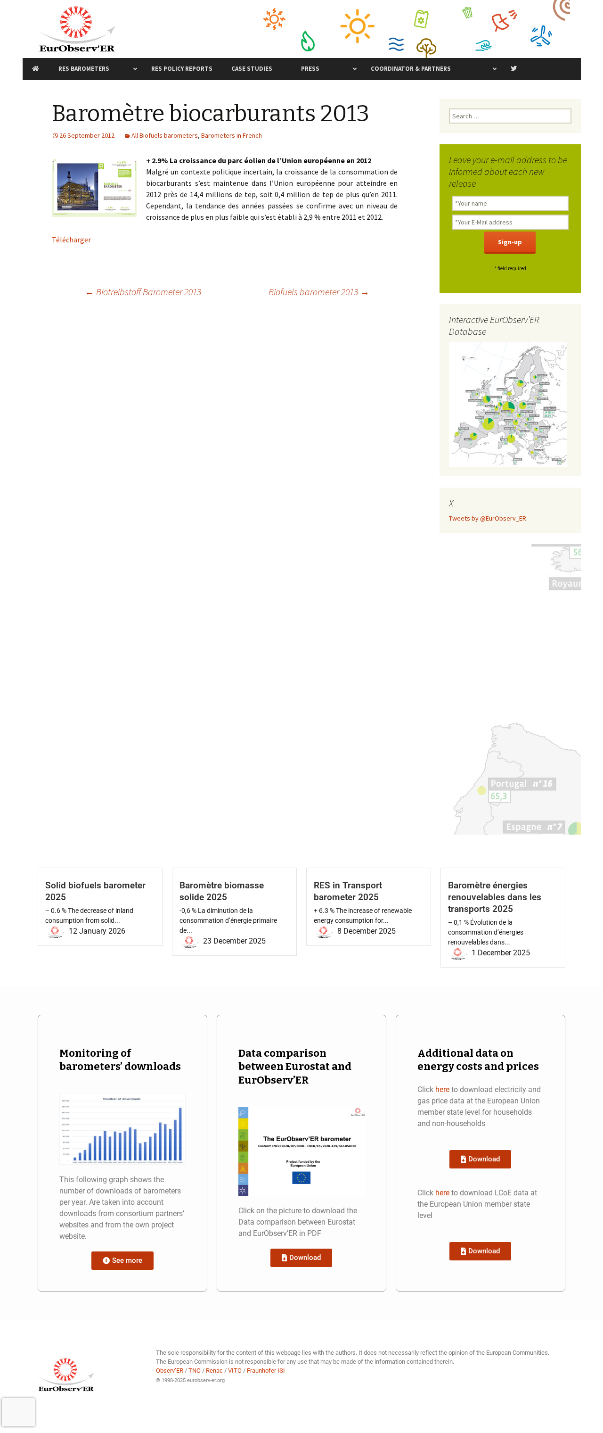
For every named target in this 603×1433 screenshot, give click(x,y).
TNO (194, 1370)
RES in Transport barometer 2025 (348, 891)
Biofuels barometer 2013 (319, 292)
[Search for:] (510, 116)
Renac (214, 1370)
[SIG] (508, 403)
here (442, 1089)
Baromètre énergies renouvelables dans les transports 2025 (494, 897)
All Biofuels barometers (164, 135)
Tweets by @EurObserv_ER (487, 518)
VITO (235, 1370)
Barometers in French (231, 135)
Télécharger (71, 239)
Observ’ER (169, 1370)
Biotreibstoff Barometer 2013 (143, 292)
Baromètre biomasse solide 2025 (221, 891)
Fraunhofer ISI (266, 1370)
